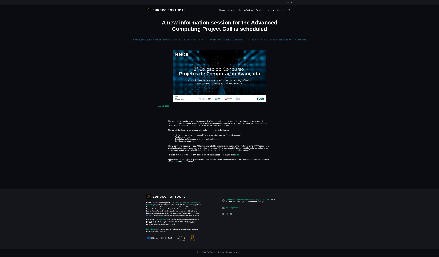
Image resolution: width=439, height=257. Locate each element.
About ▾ (222, 10)
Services (231, 10)
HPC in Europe (151, 229)
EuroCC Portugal (169, 10)
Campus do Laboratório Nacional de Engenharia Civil (247, 200)
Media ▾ (271, 10)
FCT (175, 162)
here (237, 155)
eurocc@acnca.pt (233, 208)
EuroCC (184, 162)
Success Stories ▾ (246, 10)
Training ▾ (260, 10)
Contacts (280, 10)
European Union (160, 220)
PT (289, 10)
